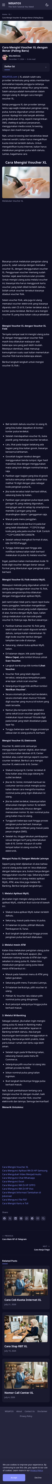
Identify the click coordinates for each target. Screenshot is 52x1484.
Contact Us (30, 1411)
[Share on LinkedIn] (15, 1218)
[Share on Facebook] (4, 1218)
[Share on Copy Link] (43, 1218)
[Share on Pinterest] (21, 1218)
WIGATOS (14, 3)
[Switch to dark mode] (47, 5)
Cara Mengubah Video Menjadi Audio (21, 1174)
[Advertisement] (26, 231)
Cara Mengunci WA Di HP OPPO (18, 1185)
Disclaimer (42, 1411)
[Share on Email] (37, 1218)
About (19, 1411)
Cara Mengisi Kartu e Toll (15, 1203)
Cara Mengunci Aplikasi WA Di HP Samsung (24, 1170)
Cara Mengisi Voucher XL (15, 1167)
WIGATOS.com (9, 76)
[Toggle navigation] (3, 4)
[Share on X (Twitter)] (10, 1218)
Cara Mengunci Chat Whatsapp (18, 1177)
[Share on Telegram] (32, 1218)
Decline (38, 1477)
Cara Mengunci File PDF (14, 1199)
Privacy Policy (26, 1416)
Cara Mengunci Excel (13, 1181)
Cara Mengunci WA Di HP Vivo (17, 1188)
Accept (14, 1477)
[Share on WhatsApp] (26, 1218)
